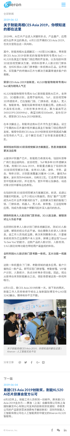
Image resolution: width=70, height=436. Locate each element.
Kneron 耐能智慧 (12, 4)
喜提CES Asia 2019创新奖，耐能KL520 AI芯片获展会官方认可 (33, 392)
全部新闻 (9, 13)
